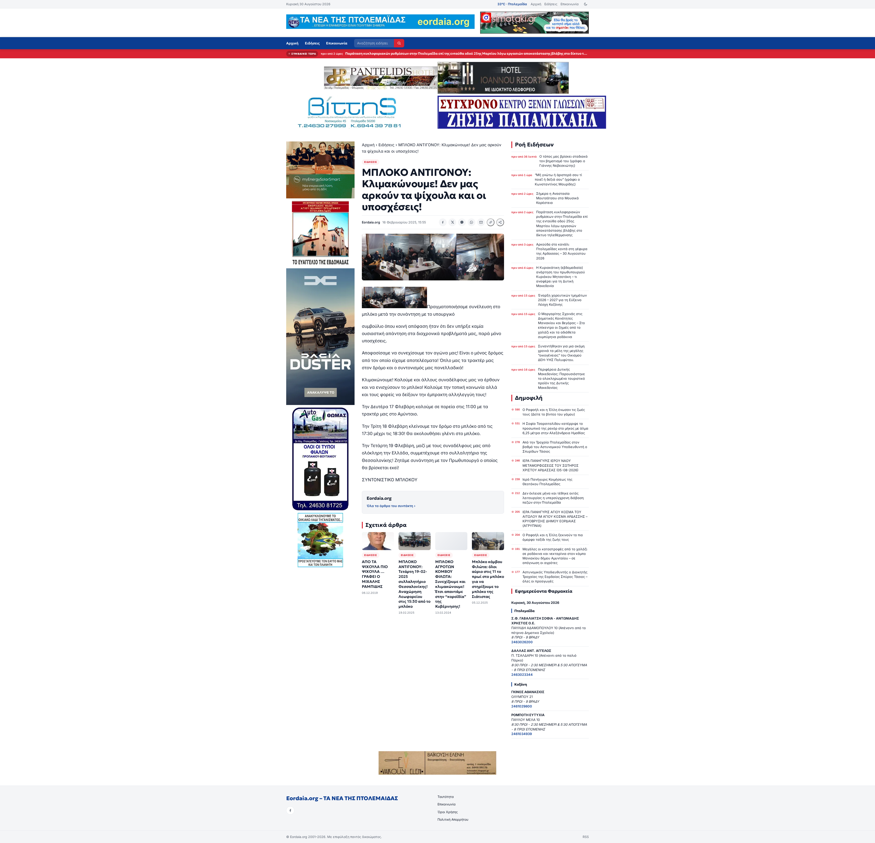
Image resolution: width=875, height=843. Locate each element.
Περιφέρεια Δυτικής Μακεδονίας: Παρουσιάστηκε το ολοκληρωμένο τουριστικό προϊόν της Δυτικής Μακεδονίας (561, 378)
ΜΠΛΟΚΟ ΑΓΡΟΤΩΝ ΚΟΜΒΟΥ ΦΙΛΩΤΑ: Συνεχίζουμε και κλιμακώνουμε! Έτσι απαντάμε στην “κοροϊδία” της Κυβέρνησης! (450, 584)
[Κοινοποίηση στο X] (452, 222)
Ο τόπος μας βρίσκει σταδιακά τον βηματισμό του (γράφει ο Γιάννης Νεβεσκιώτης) (563, 160)
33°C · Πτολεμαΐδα (512, 4)
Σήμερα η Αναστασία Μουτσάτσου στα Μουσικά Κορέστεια (557, 198)
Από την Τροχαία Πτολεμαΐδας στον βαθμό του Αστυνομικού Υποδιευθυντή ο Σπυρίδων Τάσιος (554, 446)
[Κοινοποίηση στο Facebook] (443, 222)
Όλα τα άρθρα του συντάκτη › (391, 506)
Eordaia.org (379, 498)
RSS (586, 837)
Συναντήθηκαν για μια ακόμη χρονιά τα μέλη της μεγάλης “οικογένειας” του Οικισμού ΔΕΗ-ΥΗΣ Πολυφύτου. (561, 353)
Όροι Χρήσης (448, 812)
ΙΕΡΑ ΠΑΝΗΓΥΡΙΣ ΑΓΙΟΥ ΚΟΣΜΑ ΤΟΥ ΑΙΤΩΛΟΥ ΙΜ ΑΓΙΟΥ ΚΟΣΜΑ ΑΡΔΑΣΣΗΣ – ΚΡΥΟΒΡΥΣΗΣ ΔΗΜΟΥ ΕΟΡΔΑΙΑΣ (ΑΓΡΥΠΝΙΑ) (554, 519)
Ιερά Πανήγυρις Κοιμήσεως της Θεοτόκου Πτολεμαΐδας (547, 481)
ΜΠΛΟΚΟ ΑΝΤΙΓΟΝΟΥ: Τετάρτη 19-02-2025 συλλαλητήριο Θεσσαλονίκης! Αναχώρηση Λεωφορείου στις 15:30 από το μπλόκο (414, 584)
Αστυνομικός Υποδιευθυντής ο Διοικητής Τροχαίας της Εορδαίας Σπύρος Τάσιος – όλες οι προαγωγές (554, 576)
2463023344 (522, 674)
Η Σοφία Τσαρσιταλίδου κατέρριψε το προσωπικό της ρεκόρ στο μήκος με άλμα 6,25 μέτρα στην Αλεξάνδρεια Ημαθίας (555, 428)
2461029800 (521, 706)
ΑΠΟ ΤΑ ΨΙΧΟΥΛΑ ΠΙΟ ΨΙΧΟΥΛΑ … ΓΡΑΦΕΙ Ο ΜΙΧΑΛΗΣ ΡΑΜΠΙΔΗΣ (375, 574)
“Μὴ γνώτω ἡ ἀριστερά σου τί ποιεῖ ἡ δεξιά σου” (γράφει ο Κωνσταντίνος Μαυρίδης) (558, 179)
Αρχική (536, 4)
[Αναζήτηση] (399, 43)
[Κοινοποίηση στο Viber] (462, 222)
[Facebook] (290, 810)
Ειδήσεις (550, 4)
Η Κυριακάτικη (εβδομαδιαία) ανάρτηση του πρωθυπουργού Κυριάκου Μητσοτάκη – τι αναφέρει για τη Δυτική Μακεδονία (560, 277)
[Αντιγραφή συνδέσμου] (490, 222)
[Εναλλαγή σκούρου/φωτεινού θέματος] (585, 4)
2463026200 (522, 642)
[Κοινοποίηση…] (500, 222)
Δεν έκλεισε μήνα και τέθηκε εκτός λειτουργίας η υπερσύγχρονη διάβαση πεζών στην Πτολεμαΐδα (553, 497)
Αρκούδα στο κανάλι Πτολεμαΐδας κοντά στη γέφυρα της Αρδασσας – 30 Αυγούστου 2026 (418, 53)
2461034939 (521, 734)
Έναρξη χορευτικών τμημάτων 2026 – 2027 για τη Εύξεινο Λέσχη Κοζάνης (562, 299)
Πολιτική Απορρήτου (453, 819)
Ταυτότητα (446, 797)
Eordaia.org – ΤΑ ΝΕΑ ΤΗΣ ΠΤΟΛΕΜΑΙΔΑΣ (342, 798)
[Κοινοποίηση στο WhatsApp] (471, 222)
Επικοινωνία (570, 4)
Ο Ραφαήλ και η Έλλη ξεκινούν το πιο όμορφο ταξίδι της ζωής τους (552, 537)
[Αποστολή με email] (481, 222)
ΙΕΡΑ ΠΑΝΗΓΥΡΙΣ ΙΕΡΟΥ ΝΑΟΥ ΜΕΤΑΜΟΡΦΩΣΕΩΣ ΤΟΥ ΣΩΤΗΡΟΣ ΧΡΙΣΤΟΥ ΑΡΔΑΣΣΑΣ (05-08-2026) (550, 465)
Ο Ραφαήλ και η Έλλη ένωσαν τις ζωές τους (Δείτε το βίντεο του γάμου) (553, 412)
